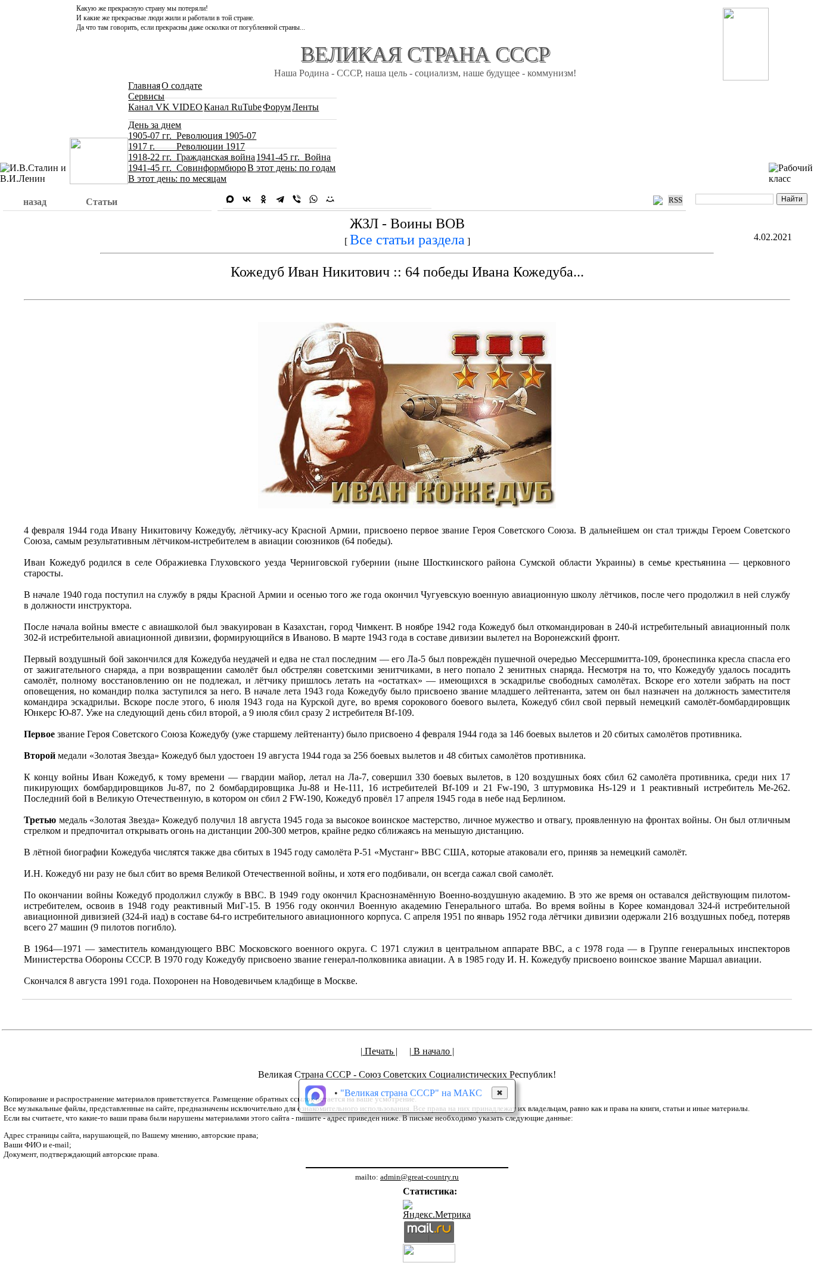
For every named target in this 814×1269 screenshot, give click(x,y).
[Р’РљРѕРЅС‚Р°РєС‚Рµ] (247, 199)
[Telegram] (280, 199)
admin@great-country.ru (419, 1176)
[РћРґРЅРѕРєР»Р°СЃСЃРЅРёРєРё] (263, 199)
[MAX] (230, 199)
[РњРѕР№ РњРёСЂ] (330, 199)
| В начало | (431, 1051)
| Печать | (379, 1051)
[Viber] (297, 199)
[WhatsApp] (313, 199)
